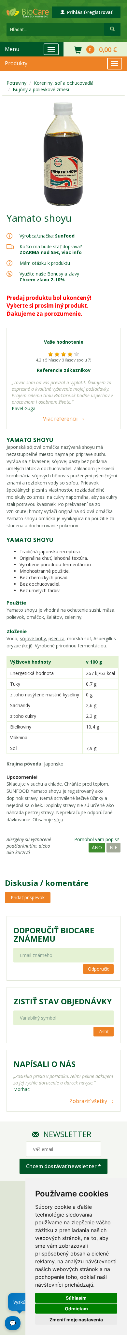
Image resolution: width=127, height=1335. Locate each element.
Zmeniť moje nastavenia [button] (76, 1319)
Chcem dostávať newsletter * (63, 1166)
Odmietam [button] (76, 1308)
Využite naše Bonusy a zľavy (49, 277)
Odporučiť (98, 969)
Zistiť (103, 1031)
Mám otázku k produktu (45, 263)
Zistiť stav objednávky (62, 1001)
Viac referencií (60, 418)
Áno (97, 847)
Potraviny (16, 83)
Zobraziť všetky (88, 1101)
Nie (113, 847)
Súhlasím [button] (76, 1298)
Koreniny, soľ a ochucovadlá (63, 83)
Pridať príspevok (28, 897)
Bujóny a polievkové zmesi (41, 89)
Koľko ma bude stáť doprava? (51, 246)
